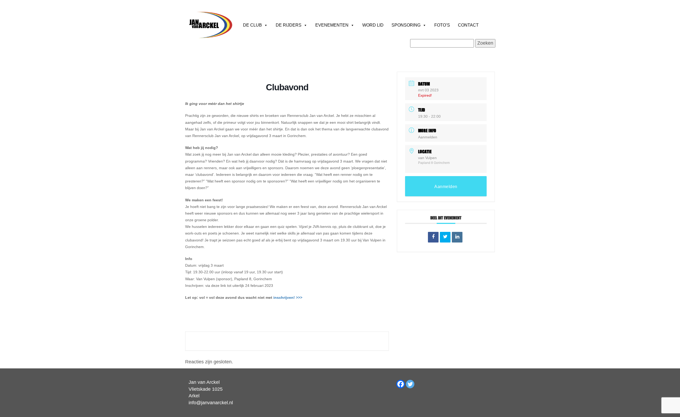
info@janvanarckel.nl (211, 402)
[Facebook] (400, 384)
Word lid (373, 25)
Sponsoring (406, 25)
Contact (468, 25)
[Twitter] (410, 384)
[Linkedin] (457, 237)
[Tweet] (445, 237)
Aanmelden (427, 137)
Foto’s (442, 25)
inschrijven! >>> (287, 297)
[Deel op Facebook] (433, 237)
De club (252, 25)
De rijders (288, 25)
